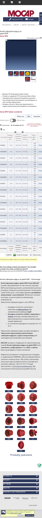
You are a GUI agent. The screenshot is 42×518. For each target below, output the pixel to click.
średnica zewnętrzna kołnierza (18, 136)
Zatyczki (16, 25)
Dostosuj (21, 515)
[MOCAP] (21, 13)
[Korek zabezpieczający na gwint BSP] (10, 73)
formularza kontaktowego (22, 366)
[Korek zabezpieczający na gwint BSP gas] (21, 73)
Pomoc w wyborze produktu (32, 271)
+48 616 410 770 (17, 19)
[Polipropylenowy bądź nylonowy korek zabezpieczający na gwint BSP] (16, 73)
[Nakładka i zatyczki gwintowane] (27, 73)
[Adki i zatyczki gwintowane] (33, 73)
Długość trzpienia (24, 136)
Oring (29, 137)
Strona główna (6, 25)
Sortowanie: (13, 125)
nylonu (10, 316)
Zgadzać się (29, 515)
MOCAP (35, 505)
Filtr (3, 130)
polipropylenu (22, 309)
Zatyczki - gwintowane (28, 25)
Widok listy (21, 120)
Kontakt (30, 19)
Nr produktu (4, 137)
